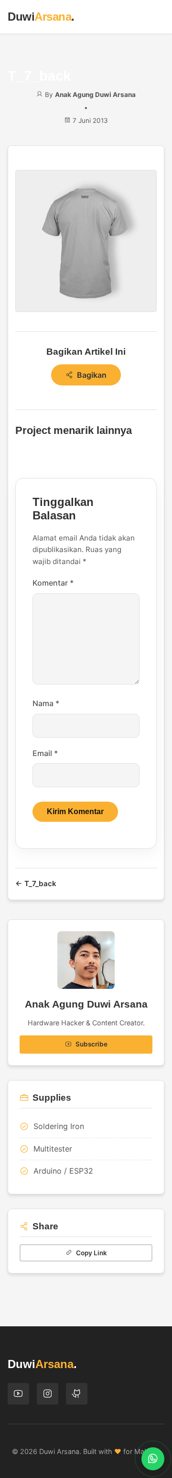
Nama (45, 703)
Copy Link (91, 1253)
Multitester (52, 1149)
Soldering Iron (58, 1126)
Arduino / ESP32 (63, 1171)
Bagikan (92, 375)
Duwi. (41, 16)
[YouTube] (18, 1394)
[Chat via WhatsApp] (152, 1458)
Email (45, 753)
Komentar (53, 583)
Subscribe (91, 1044)
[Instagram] (47, 1394)
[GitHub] (76, 1394)
